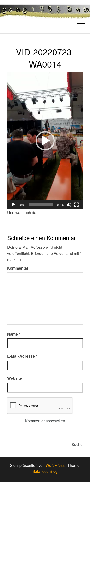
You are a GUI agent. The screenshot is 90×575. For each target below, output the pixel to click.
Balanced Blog (45, 471)
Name (13, 334)
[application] (45, 140)
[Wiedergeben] (13, 204)
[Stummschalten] (68, 204)
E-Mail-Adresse (22, 356)
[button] (45, 140)
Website (14, 378)
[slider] (41, 204)
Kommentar (19, 268)
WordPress (55, 465)
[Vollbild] (76, 204)
